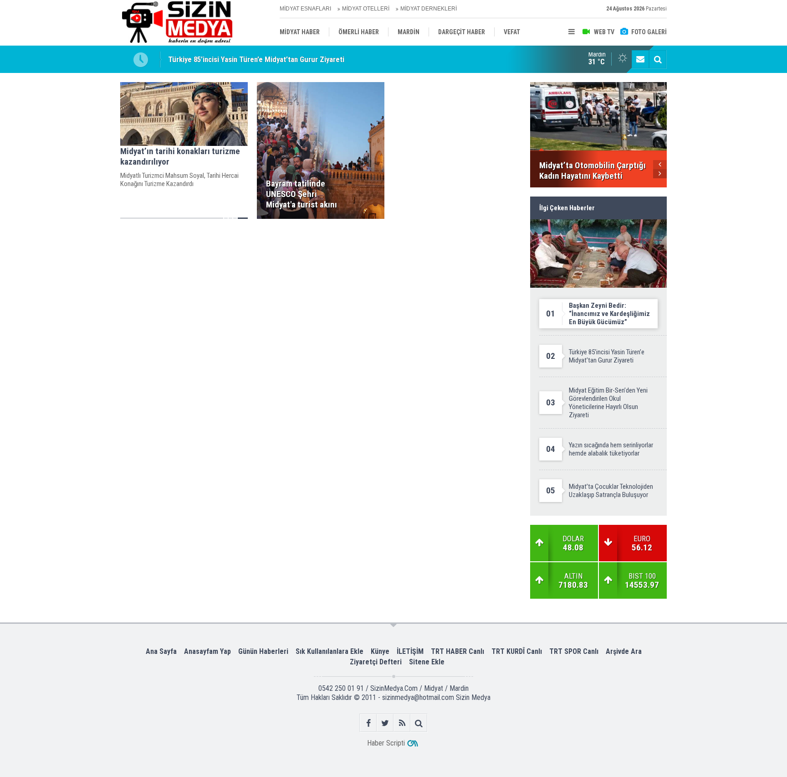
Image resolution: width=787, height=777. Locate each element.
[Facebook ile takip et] (368, 723)
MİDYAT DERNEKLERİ (428, 8)
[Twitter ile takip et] (385, 723)
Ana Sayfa (161, 651)
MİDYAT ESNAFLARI (305, 8)
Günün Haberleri (263, 651)
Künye (380, 651)
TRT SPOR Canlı (573, 651)
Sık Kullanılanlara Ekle (329, 651)
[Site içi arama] (657, 59)
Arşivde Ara (624, 651)
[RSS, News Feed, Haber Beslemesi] (402, 723)
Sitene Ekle (427, 662)
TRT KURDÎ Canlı (516, 651)
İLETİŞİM (410, 651)
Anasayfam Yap (207, 651)
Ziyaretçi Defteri (376, 662)
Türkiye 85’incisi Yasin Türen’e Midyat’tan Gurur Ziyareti (256, 59)
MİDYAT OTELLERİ (365, 8)
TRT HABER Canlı (457, 651)
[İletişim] (640, 59)
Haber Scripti (386, 743)
